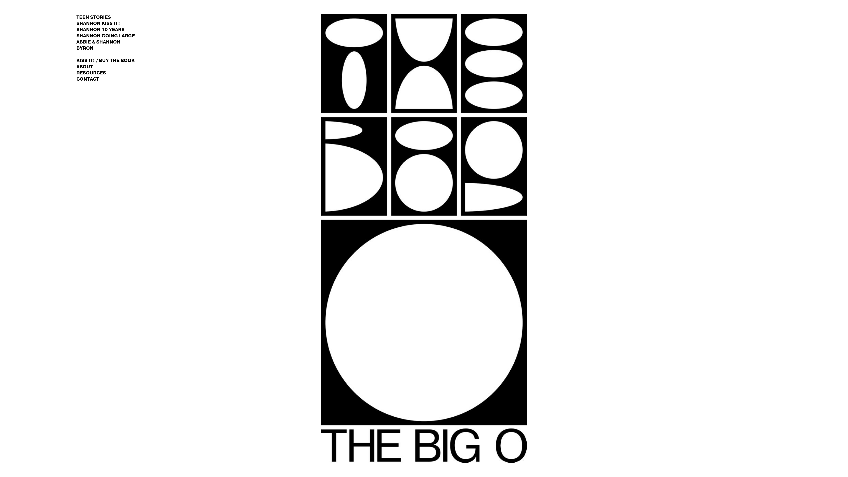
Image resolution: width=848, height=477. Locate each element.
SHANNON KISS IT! (98, 23)
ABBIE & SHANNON (98, 42)
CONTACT (87, 79)
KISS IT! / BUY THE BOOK (105, 60)
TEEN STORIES (93, 17)
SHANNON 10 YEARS (100, 29)
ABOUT (84, 67)
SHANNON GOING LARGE (105, 36)
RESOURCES (91, 73)
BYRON (84, 48)
